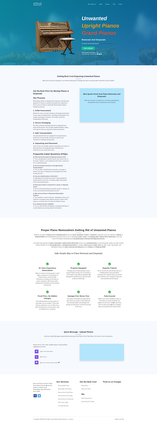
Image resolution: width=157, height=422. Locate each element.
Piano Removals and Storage (65, 395)
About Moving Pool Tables (87, 401)
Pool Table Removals (63, 405)
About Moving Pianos (86, 398)
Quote (100, 4)
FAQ (114, 4)
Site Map (121, 419)
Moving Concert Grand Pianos (65, 392)
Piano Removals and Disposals (66, 399)
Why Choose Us (92, 4)
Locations (70, 419)
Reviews (107, 4)
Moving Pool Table (86, 389)
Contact (120, 4)
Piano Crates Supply (63, 402)
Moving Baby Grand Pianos (65, 389)
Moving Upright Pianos (63, 385)
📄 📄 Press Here (103, 54)
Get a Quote (88, 48)
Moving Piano (84, 385)
